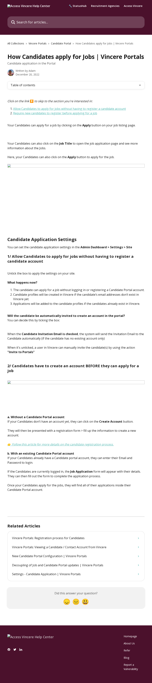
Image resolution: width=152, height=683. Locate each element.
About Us (129, 643)
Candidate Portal (61, 43)
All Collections (15, 43)
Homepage (130, 636)
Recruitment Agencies (105, 6)
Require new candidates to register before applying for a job (55, 113)
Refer (127, 650)
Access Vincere (133, 6)
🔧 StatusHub (78, 6)
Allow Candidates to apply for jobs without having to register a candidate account (69, 109)
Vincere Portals (38, 43)
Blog (126, 657)
